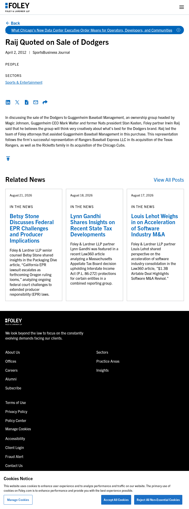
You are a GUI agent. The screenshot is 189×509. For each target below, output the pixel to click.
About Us (12, 352)
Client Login (14, 447)
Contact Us (14, 465)
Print (26, 102)
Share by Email (35, 102)
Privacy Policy (16, 411)
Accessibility (15, 438)
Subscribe (13, 388)
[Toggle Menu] (181, 7)
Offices (10, 361)
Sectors (102, 352)
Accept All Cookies (116, 500)
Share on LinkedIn (8, 102)
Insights (102, 370)
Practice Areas (107, 361)
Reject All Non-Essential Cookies (158, 500)
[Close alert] (178, 30)
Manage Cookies (18, 500)
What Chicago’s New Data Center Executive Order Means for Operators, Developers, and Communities (91, 30)
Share (45, 102)
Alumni (11, 378)
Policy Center (15, 420)
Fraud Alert (14, 456)
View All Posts (169, 179)
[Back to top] (8, 159)
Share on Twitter (17, 102)
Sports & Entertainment (23, 82)
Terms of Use (15, 402)
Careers (11, 370)
